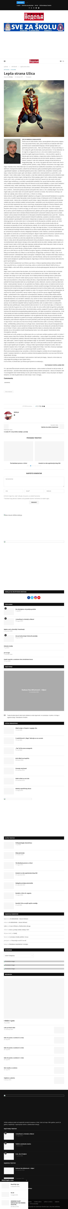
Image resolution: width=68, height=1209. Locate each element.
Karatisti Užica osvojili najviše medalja (26, 903)
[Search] (63, 61)
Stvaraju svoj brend (21, 768)
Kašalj (15, 933)
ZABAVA (57, 1202)
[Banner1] (34, 961)
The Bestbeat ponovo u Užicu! (24, 863)
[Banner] (34, 969)
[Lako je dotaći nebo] (59, 1030)
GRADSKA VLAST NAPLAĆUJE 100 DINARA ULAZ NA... (18, 1202)
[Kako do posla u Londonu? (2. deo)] (59, 1050)
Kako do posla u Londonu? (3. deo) (14, 1037)
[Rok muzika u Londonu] (59, 1070)
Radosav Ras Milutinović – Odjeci (34, 690)
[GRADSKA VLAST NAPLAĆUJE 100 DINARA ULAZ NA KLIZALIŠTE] (5, 1202)
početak (6, 66)
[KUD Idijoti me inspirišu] (9, 761)
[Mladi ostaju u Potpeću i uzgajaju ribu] (9, 730)
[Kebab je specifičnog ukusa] (9, 791)
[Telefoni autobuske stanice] (9, 1146)
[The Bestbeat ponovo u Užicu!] (9, 865)
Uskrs (5, 926)
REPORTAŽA (28, 1202)
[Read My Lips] (5, 1185)
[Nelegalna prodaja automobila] (49, 451)
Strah (12, 1193)
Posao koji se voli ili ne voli (19, 940)
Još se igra (7, 652)
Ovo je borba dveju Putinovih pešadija (26, 636)
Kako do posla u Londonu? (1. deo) (14, 1058)
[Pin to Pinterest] (42, 406)
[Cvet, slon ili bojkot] (9, 1156)
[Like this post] (37, 406)
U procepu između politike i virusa (18, 937)
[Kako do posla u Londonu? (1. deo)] (59, 1060)
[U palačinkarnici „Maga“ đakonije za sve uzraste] (9, 740)
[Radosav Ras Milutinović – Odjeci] (9, 1170)
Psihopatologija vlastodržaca (24, 843)
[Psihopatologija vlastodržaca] (9, 845)
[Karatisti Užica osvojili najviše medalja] (9, 905)
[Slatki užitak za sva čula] (9, 781)
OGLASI (36, 5)
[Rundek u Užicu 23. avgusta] (9, 895)
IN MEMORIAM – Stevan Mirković (19, 919)
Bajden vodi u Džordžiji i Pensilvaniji (14, 629)
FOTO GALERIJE (34, 1204)
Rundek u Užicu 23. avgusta (23, 893)
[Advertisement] (34, 46)
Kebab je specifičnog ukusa (23, 788)
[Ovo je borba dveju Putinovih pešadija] (9, 638)
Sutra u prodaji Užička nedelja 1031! (19, 929)
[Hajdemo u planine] (59, 1080)
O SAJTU (18, 5)
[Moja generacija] (9, 855)
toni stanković (8, 391)
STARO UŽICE (37, 1202)
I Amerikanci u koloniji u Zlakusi (25, 619)
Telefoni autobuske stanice (23, 1144)
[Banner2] (34, 965)
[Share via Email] (44, 406)
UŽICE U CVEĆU (48, 1202)
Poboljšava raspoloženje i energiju (18, 944)
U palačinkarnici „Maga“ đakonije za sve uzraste (29, 738)
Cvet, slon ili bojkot (21, 1154)
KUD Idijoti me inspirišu (22, 758)
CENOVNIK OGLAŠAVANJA (28, 5)
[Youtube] (36, 8)
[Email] (38, 8)
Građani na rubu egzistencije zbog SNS (19, 463)
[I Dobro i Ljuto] (34, 998)
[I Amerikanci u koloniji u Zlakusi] (9, 621)
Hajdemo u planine (9, 1078)
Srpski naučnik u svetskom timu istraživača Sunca (18, 659)
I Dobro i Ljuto (9, 1021)
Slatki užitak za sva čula (22, 778)
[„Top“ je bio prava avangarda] (9, 750)
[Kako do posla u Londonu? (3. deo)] (59, 1040)
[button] (26, 2)
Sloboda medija (8, 646)
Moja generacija (20, 853)
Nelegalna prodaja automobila (49, 463)
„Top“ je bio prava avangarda (24, 748)
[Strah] (5, 1194)
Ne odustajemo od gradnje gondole (26, 609)
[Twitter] (31, 8)
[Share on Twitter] (40, 406)
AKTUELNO (14, 66)
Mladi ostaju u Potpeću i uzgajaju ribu (26, 728)
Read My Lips (15, 1184)
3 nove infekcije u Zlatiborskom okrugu (20, 926)
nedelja (11, 77)
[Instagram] (33, 8)
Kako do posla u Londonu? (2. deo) (14, 1048)
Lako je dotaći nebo (9, 1027)
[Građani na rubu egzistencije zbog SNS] (18, 451)
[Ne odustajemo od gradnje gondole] (9, 611)
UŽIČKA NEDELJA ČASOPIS (45, 5)
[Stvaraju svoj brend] (9, 771)
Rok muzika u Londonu (10, 1068)
